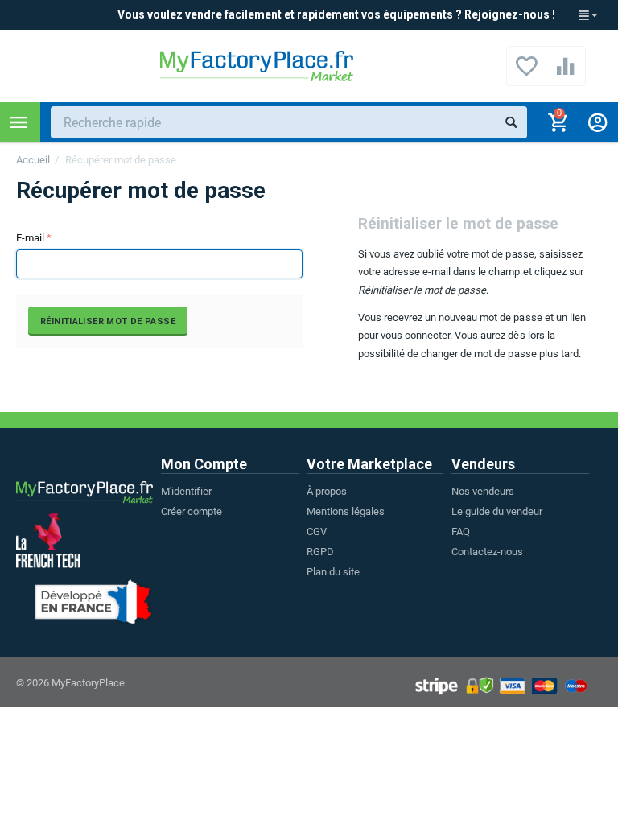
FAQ (460, 531)
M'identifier (186, 491)
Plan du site (333, 572)
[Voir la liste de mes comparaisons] (566, 75)
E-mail (30, 238)
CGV (317, 531)
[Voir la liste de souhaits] (526, 75)
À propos (327, 491)
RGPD (320, 552)
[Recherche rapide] (511, 122)
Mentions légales (346, 511)
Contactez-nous (487, 552)
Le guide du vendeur (496, 511)
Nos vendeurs (482, 491)
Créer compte (191, 511)
